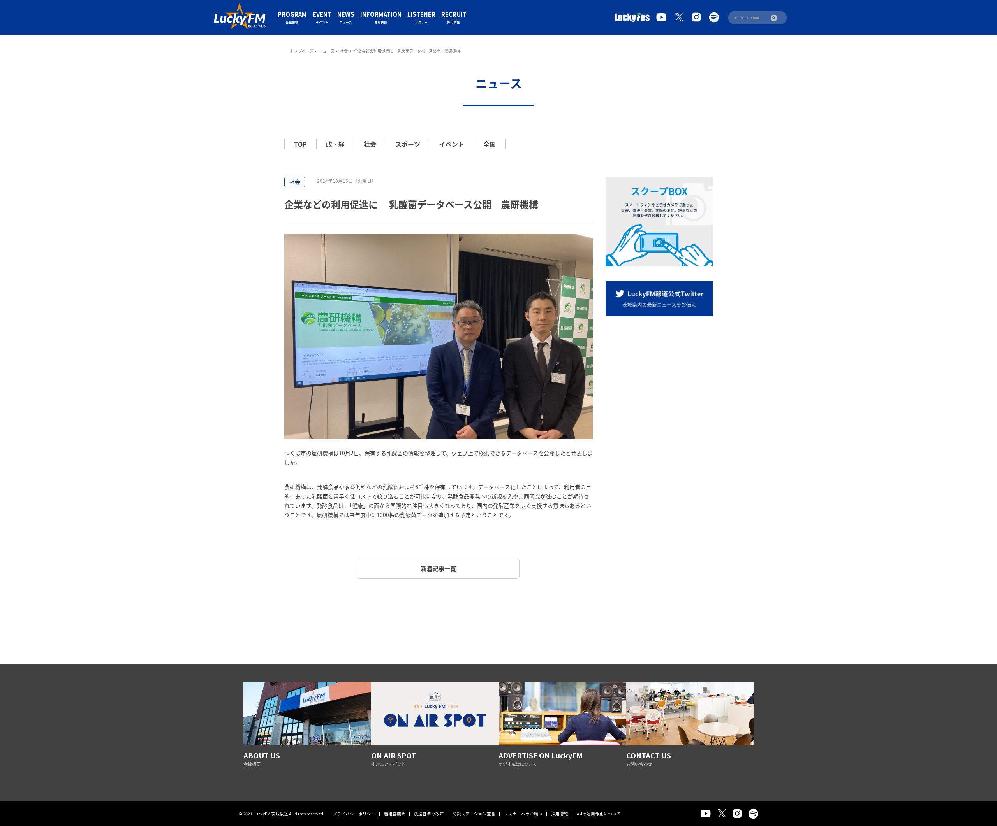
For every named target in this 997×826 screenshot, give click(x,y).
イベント (451, 144)
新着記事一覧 (438, 568)
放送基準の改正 (429, 814)
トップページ (302, 51)
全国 (489, 144)
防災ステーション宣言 (474, 814)
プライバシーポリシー (354, 814)
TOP (300, 144)
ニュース (327, 51)
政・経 (335, 144)
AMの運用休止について (599, 814)
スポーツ (407, 144)
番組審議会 (394, 814)
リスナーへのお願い (523, 814)
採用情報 (559, 814)
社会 (344, 51)
